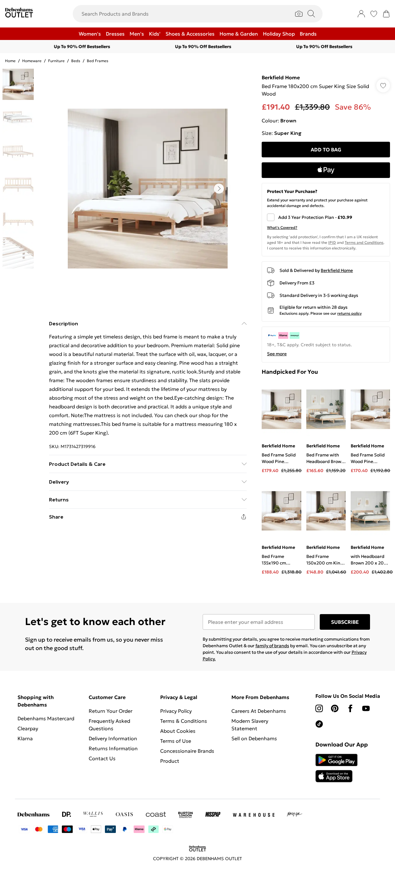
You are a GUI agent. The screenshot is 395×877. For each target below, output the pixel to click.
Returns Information (113, 748)
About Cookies (177, 731)
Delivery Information (113, 738)
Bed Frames (97, 60)
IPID (332, 242)
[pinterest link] (334, 708)
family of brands (272, 645)
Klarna (25, 738)
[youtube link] (366, 708)
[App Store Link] (336, 768)
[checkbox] (326, 217)
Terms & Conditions (183, 721)
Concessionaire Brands (187, 751)
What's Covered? (282, 227)
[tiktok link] (319, 724)
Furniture (56, 60)
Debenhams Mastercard (45, 718)
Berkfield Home (281, 77)
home (10, 60)
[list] (148, 188)
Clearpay (27, 728)
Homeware (32, 60)
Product (169, 761)
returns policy (349, 313)
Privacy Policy (176, 711)
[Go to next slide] (219, 189)
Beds (75, 60)
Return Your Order (110, 711)
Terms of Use (175, 741)
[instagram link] (319, 708)
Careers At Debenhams (258, 711)
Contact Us (102, 758)
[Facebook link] (350, 708)
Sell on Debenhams (254, 738)
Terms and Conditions (364, 242)
